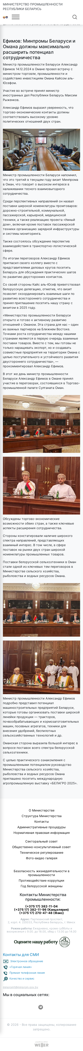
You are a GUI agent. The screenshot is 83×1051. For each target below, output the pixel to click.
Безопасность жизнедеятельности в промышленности (41, 873)
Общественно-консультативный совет (41, 847)
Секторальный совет (41, 841)
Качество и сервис (21, 978)
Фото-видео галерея (41, 858)
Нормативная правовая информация (42, 833)
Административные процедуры (41, 827)
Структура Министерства (42, 816)
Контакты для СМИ (21, 954)
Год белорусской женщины (42, 886)
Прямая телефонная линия (27, 972)
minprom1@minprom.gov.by (20, 987)
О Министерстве (41, 810)
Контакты (41, 821)
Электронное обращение (26, 961)
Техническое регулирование (41, 852)
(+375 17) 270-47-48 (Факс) (41, 913)
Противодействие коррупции (41, 880)
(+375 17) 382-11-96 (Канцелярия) (41, 909)
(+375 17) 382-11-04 (41, 906)
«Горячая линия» (20, 967)
